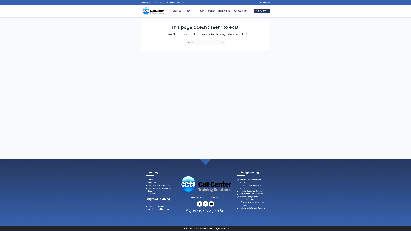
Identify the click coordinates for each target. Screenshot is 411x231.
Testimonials (224, 11)
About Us (177, 11)
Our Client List (240, 11)
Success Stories (207, 11)
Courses (190, 11)
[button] (182, 11)
